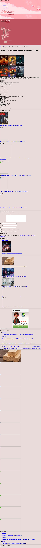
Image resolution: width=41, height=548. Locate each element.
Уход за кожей (6, 33)
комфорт (34, 346)
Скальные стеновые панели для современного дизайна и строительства (15, 296)
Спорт (3, 38)
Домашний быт (5, 36)
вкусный (7, 346)
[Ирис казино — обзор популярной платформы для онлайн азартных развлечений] (10, 506)
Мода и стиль (5, 27)
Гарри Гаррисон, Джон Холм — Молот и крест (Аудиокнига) (14, 191)
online (2, 346)
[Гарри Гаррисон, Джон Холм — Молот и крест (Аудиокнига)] (3, 189)
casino (1, 346)
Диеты (3, 28)
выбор (10, 346)
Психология (6, 34)
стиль (40, 348)
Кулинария (4, 35)
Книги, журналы (7, 43)
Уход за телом (6, 32)
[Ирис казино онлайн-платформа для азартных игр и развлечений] (10, 494)
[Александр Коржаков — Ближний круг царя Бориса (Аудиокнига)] (4, 173)
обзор (0, 348)
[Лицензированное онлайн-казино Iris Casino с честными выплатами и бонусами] (10, 518)
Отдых (3, 39)
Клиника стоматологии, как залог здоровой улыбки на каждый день (14, 286)
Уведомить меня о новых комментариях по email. (10, 229)
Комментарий (3, 221)
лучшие (38, 346)
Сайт (1, 227)
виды (5, 346)
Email (1, 225)
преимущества (18, 348)
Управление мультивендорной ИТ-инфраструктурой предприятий (14, 276)
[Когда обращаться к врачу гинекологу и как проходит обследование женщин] (10, 433)
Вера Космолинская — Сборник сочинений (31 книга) (12, 141)
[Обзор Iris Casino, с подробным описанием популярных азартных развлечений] (10, 482)
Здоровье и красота (6, 29)
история (26, 346)
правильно (11, 348)
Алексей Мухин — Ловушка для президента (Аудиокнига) (13, 207)
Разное (5, 41)
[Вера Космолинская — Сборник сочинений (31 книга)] (4, 139)
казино (30, 346)
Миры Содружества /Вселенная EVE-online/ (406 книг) (12, 253)
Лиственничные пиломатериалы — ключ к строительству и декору (14, 266)
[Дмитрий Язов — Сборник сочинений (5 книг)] (4, 123)
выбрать (14, 346)
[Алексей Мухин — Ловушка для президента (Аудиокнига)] (4, 205)
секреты (34, 348)
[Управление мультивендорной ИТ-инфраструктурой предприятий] (8, 275)
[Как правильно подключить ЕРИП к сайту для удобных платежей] (10, 445)
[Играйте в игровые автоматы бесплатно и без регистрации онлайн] (10, 409)
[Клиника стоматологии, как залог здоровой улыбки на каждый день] (8, 285)
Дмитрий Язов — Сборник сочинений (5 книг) (11, 125)
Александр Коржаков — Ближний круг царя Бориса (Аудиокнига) (15, 175)
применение (25, 348)
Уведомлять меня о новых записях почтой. (9, 231)
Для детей (4, 37)
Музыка (5, 42)
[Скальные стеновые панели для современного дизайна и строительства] (8, 295)
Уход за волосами (7, 30)
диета (18, 346)
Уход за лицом (6, 31)
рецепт (31, 348)
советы (37, 348)
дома (21, 346)
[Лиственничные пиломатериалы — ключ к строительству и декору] (8, 265)
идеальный (23, 346)
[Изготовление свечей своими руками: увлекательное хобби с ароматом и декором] (10, 421)
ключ (31, 346)
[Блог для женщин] (6, 24)
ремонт (28, 348)
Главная (1, 46)
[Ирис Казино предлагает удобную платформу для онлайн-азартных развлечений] (10, 470)
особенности (6, 348)
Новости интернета (7, 40)
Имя (1, 223)
